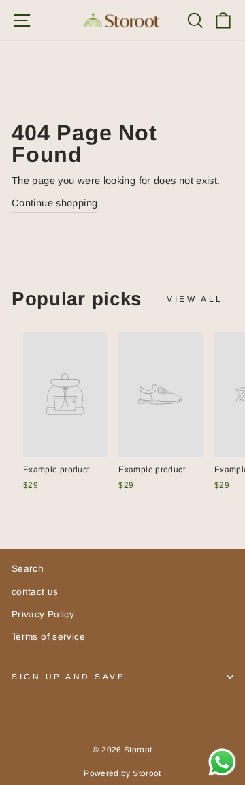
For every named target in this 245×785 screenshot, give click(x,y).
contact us (35, 592)
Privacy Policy (43, 614)
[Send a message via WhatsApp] (222, 762)
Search (28, 569)
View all (195, 299)
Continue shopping (54, 203)
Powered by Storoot (122, 773)
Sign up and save (69, 676)
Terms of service (48, 637)
